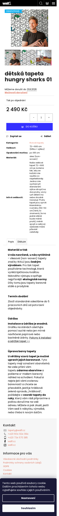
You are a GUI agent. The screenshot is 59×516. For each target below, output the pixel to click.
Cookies (7, 470)
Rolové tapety (37, 142)
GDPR (6, 466)
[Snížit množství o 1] (33, 117)
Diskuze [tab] (22, 241)
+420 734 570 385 (18, 437)
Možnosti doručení (16, 92)
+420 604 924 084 (18, 433)
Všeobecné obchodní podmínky (20, 459)
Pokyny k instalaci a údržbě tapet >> (29, 339)
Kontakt (7, 473)
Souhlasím (28, 508)
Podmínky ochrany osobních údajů (22, 462)
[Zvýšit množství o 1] (49, 117)
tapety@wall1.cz (16, 430)
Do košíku (32, 126)
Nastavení (28, 498)
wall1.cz (12, 441)
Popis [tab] (11, 241)
